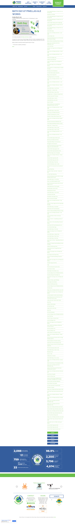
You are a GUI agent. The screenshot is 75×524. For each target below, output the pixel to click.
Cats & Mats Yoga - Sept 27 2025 (53, 129)
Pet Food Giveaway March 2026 (53, 347)
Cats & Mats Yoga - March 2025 (53, 236)
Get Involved (28, 2)
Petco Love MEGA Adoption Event (53, 181)
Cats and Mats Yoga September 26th (54, 150)
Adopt (52, 435)
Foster (25, 6)
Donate (52, 432)
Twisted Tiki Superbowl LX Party (53, 114)
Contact (45, 6)
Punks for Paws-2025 (51, 376)
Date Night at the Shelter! (52, 281)
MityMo (55, 517)
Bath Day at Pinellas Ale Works (53, 139)
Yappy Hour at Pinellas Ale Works (53, 112)
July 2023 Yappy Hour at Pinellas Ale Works (55, 272)
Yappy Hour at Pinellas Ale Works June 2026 (55, 416)
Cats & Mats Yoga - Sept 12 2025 (53, 349)
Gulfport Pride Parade (51, 304)
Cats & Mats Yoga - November (52, 206)
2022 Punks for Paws (51, 268)
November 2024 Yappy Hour (52, 196)
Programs (20, 6)
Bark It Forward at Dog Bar (52, 198)
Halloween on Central (51, 355)
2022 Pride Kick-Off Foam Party (53, 254)
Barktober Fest (50, 351)
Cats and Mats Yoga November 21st (53, 429)
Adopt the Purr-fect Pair (51, 308)
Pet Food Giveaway (50, 312)
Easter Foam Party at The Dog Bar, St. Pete (55, 362)
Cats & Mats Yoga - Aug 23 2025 (53, 110)
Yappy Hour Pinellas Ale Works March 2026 (55, 389)
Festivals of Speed (50, 387)
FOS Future (49, 2)
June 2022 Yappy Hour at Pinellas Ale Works (55, 314)
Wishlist (53, 438)
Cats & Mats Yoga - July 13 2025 (53, 192)
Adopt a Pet (35, 2)
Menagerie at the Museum (52, 143)
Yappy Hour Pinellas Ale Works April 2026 (54, 406)
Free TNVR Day (50, 316)
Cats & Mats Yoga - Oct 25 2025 (53, 179)
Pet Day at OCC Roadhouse (52, 70)
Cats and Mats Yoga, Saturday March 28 (54, 412)
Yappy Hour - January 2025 (52, 90)
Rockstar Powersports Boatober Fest (54, 121)
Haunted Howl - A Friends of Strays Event (55, 94)
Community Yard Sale (51, 194)
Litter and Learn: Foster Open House (54, 300)
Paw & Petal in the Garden (52, 383)
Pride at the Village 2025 (51, 57)
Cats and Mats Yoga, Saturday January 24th (55, 408)
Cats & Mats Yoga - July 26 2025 (53, 88)
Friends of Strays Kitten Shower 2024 (54, 116)
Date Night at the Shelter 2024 (53, 270)
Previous (17, 487)
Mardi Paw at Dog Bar (51, 374)
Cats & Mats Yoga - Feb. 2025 (52, 229)
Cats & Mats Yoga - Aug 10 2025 (53, 92)
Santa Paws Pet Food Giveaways (53, 208)
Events (30, 6)
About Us (15, 6)
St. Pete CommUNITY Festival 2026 (53, 385)
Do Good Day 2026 (50, 306)
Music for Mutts (50, 102)
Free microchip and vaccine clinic (53, 266)
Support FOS (42, 2)
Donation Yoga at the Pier (52, 262)
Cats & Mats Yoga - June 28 (52, 98)
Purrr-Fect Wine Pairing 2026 (52, 414)
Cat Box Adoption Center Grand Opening (54, 295)
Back (13, 46)
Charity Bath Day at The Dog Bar (53, 186)
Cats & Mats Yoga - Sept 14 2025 (53, 127)
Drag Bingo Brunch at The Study (53, 76)
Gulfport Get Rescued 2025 (52, 246)
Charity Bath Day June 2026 (52, 100)
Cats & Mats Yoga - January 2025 (53, 234)
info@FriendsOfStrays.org (31, 501)
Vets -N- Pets (49, 353)
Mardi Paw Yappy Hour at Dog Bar (53, 152)
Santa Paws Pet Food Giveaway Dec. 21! (54, 225)
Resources (39, 6)
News (34, 6)
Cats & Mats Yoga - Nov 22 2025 (53, 357)
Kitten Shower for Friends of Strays (53, 332)
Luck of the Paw (50, 46)
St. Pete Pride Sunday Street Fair (53, 72)
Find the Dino (49, 287)
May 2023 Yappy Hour (51, 330)
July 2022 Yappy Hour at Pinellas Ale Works (55, 285)
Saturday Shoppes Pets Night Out (53, 274)
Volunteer (52, 443)
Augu (48, 264)
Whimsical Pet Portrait (51, 190)
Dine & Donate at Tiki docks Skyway (54, 340)
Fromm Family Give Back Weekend (53, 381)
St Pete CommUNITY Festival (52, 96)
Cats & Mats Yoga (50, 30)
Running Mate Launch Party (52, 188)
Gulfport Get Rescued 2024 (52, 283)
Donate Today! (58, 3)
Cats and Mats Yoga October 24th (53, 137)
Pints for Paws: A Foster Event (52, 318)
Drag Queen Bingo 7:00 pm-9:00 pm (54, 141)
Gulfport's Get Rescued (51, 59)
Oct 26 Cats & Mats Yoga (51, 227)
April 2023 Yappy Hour (51, 328)
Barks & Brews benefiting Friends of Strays (55, 41)
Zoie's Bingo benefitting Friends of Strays (55, 123)
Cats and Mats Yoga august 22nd (53, 148)
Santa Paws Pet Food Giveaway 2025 (54, 342)
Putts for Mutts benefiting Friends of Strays (55, 210)
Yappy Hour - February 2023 (52, 125)
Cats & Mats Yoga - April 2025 (52, 238)
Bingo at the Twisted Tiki (51, 74)
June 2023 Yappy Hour (51, 320)
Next (61, 487)
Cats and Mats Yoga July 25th (52, 427)
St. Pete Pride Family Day (52, 174)
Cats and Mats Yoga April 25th (52, 425)
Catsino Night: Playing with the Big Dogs (54, 22)
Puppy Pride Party (50, 169)
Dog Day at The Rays (51, 14)
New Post (49, 302)
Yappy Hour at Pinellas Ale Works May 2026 (55, 410)
